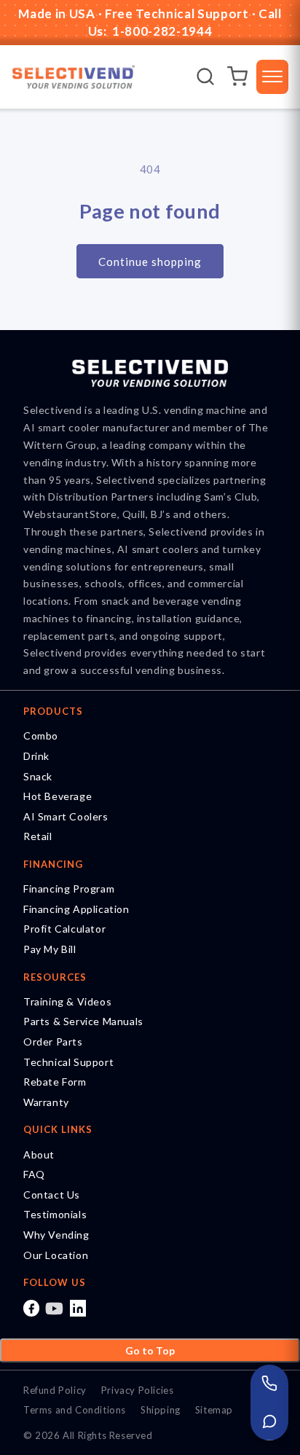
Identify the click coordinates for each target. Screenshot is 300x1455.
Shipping (161, 1410)
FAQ (34, 1174)
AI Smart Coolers (65, 816)
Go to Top (150, 1350)
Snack (37, 776)
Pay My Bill (49, 949)
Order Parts (53, 1041)
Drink (36, 756)
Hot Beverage (57, 796)
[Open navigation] (272, 77)
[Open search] (205, 76)
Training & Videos (67, 1001)
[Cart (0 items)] (237, 76)
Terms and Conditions (74, 1410)
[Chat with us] (269, 1421)
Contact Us (51, 1194)
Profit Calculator (64, 928)
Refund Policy (55, 1390)
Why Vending (56, 1234)
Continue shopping (150, 261)
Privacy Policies (137, 1390)
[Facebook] (31, 1308)
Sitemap (214, 1410)
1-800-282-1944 (160, 31)
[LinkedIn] (78, 1308)
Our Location (55, 1255)
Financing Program (68, 888)
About (39, 1154)
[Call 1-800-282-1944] (269, 1384)
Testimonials (55, 1214)
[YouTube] (54, 1308)
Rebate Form (55, 1081)
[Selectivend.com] (73, 76)
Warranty (46, 1102)
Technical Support (68, 1062)
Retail (37, 836)
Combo (40, 735)
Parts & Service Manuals (83, 1021)
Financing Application (76, 909)
